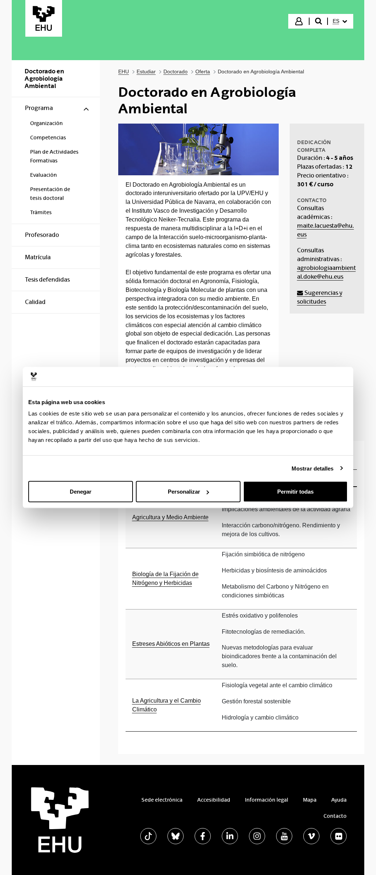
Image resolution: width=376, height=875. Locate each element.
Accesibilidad (213, 800)
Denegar (80, 491)
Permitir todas (295, 491)
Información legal (266, 800)
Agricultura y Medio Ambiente (170, 517)
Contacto (335, 816)
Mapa (310, 800)
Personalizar (184, 491)
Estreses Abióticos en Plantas (171, 644)
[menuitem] (340, 21)
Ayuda (339, 800)
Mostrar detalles (313, 468)
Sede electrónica (161, 800)
